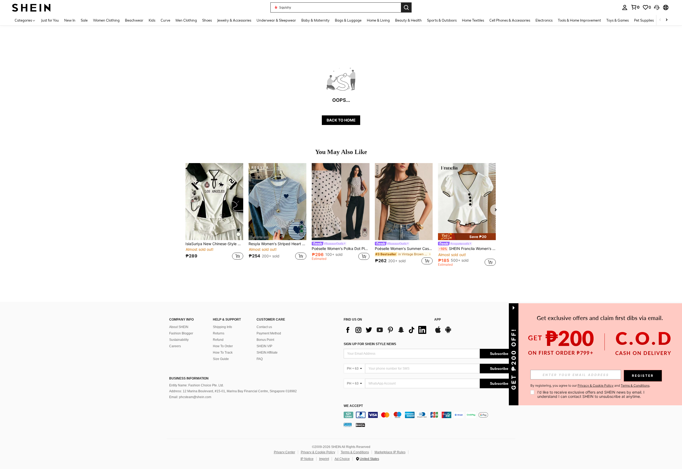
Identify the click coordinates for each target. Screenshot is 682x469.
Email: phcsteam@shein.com (190, 397)
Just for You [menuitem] (50, 20)
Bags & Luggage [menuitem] (348, 20)
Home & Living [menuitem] (378, 20)
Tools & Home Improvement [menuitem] (579, 20)
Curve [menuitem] (165, 20)
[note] (467, 236)
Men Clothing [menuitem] (186, 20)
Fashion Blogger (181, 333)
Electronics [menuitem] (544, 20)
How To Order (223, 346)
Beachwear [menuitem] (134, 20)
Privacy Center (284, 452)
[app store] (438, 332)
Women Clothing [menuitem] (106, 20)
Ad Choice (342, 459)
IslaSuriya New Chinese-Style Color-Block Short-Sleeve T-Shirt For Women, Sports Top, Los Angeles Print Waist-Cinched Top (214, 244)
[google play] (448, 332)
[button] (656, 7)
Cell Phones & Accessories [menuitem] (509, 20)
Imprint (324, 459)
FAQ (260, 359)
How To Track (223, 352)
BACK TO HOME (341, 120)
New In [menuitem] (69, 20)
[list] (386, 330)
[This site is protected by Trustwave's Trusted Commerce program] (348, 425)
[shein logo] (31, 7)
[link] (635, 7)
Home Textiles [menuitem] (473, 20)
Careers (175, 346)
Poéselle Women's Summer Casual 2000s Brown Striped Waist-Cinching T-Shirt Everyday (404, 248)
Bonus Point (265, 340)
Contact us (264, 327)
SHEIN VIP (264, 346)
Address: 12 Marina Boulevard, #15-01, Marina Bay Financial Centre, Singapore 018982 (233, 391)
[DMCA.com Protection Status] (360, 425)
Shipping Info (222, 327)
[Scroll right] (666, 20)
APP (437, 319)
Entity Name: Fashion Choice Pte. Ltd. (196, 385)
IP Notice (307, 459)
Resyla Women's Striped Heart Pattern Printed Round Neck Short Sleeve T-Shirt (277, 244)
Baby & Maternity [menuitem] (315, 20)
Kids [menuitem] (152, 20)
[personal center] (625, 7)
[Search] (406, 7)
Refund (218, 340)
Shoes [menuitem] (207, 20)
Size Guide (221, 359)
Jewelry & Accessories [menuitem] (234, 20)
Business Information (189, 378)
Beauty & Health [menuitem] (408, 20)
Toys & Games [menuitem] (617, 20)
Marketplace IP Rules (390, 452)
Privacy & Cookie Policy (318, 452)
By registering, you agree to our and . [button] (590, 385)
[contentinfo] (431, 415)
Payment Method (269, 333)
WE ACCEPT (353, 406)
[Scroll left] (660, 20)
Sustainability (179, 340)
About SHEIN (178, 327)
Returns (218, 333)
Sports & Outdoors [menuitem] (442, 20)
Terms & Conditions (355, 452)
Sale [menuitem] (84, 20)
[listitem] (214, 214)
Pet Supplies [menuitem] (644, 20)
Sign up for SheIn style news (370, 344)
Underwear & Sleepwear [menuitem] (276, 20)
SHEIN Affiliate (267, 352)
